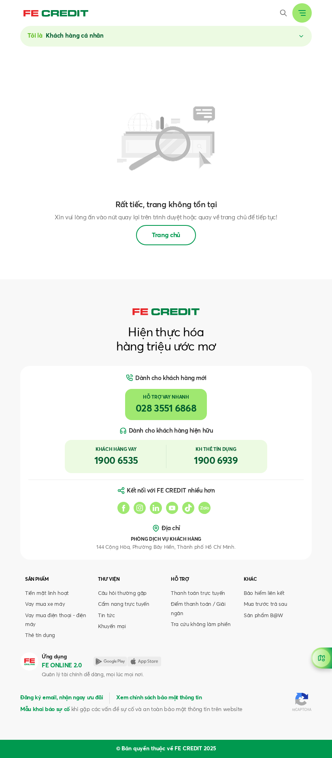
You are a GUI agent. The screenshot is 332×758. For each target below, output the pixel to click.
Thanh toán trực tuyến (198, 593)
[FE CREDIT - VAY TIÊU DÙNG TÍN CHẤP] (55, 12)
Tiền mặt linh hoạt (47, 593)
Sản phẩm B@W (263, 615)
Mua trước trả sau (265, 604)
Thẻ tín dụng (40, 635)
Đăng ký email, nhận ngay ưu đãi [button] (61, 698)
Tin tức (106, 615)
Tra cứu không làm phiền (200, 624)
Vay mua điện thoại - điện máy (55, 620)
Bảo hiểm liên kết (264, 593)
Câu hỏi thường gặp (122, 593)
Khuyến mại (112, 626)
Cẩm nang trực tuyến (123, 604)
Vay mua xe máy (45, 604)
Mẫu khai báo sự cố (45, 709)
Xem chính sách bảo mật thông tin (159, 698)
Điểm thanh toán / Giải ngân (198, 609)
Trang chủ (166, 235)
